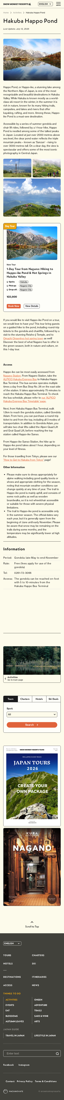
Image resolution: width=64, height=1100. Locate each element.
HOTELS (8, 963)
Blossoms (12, 1016)
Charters (25, 698)
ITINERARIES (39, 976)
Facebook (8, 1064)
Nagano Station (12, 375)
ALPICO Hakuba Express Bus (20, 379)
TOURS (7, 955)
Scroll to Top (32, 926)
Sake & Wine (41, 1016)
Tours (10, 698)
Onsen (38, 999)
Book (13, 306)
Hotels (39, 698)
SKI (34, 963)
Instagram (24, 1064)
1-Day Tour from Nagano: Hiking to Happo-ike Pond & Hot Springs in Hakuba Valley (30, 272)
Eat (8, 1010)
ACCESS (7, 985)
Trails (38, 1010)
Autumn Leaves (15, 1021)
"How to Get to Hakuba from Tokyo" (23, 459)
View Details (31, 306)
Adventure (40, 1005)
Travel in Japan (15, 1035)
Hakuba (23, 282)
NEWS (35, 985)
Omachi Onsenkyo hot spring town (23, 338)
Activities (11, 999)
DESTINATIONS (12, 976)
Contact (10, 1081)
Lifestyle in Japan (45, 1035)
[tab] (10, 699)
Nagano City (26, 286)
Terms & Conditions (46, 1081)
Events (10, 1005)
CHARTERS (38, 955)
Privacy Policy (25, 1081)
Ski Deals (54, 698)
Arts (37, 1021)
